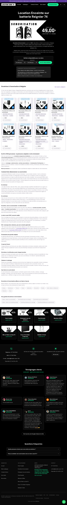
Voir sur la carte (38, 475)
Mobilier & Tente (21, 487)
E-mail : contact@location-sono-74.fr (11, 358)
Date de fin (32, 60)
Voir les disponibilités (45, 62)
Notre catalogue (4, 469)
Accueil (19, 4)
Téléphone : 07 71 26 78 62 (11, 352)
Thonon (17, 288)
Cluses (22, 288)
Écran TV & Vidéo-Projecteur (24, 484)
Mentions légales (39, 495)
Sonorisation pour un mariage (24, 299)
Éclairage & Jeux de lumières (24, 472)
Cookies (57, 495)
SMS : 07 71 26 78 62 (11, 355)
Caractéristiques (7, 120)
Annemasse (10, 288)
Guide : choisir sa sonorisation (9, 299)
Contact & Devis (34, 4)
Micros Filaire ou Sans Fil (23, 481)
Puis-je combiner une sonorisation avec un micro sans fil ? (22, 453)
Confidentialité (52, 495)
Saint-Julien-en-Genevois (52, 288)
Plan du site (46, 498)
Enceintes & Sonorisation (23, 469)
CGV (44, 495)
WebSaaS (37, 501)
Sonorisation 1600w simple (15, 230)
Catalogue (25, 4)
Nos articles (3, 478)
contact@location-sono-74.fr (57, 469)
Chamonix (4, 290)
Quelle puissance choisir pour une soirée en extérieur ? (22, 449)
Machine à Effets (21, 478)
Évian (10, 290)
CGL (47, 495)
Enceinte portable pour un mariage (28, 302)
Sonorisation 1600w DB (22, 228)
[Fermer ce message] (65, 1)
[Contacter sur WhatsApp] (64, 502)
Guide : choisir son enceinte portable (10, 302)
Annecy (3, 288)
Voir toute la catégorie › (60, 86)
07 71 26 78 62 (54, 465)
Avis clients (43, 4)
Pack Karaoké (21, 475)
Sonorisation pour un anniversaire (40, 299)
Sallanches (29, 288)
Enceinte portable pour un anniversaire (46, 302)
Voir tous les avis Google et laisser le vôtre (33, 433)
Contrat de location (39, 498)
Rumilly (42, 288)
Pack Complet (21, 465)
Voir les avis (55, 354)
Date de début (20, 60)
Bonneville (36, 288)
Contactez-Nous (53, 4)
